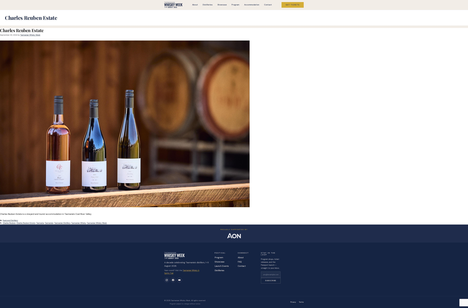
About (195, 5)
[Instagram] (166, 280)
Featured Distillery (10, 220)
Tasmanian (49, 223)
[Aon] (234, 235)
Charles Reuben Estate (22, 30)
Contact (268, 5)
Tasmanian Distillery (62, 223)
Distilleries (208, 5)
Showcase (222, 5)
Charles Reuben (9, 223)
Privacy (293, 302)
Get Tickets (292, 5)
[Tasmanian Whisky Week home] (173, 5)
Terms (301, 302)
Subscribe (270, 281)
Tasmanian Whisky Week (97, 223)
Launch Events (222, 266)
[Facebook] (173, 280)
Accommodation (251, 5)
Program (235, 5)
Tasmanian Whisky (78, 223)
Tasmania (40, 223)
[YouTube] (179, 280)
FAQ (240, 261)
